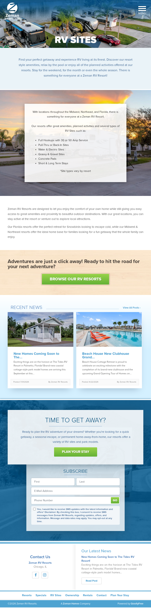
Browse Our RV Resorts (75, 279)
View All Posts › (131, 308)
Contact (102, 595)
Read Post (91, 580)
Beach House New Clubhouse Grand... (105, 355)
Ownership (72, 595)
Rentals (88, 595)
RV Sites (55, 595)
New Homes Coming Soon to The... (36, 355)
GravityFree (137, 603)
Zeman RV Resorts (40, 562)
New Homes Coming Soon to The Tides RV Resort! (107, 559)
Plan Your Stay (75, 452)
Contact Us (40, 556)
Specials (41, 595)
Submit (115, 500)
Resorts (27, 595)
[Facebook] (35, 575)
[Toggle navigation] (142, 7)
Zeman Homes (71, 603)
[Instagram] (44, 575)
